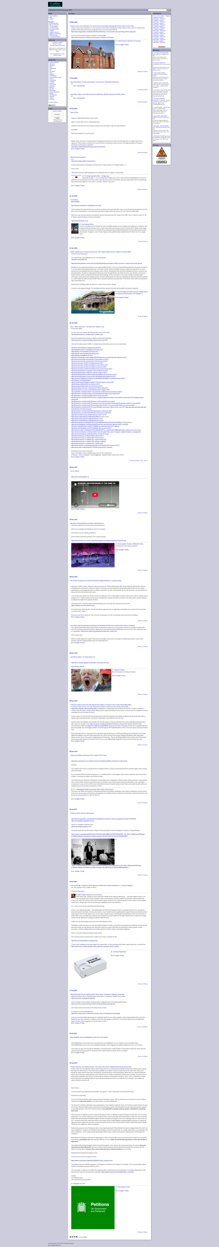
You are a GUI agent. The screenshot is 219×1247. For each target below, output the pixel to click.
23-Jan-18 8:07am (142, 241)
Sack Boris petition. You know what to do (82, 657)
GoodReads (53, 75)
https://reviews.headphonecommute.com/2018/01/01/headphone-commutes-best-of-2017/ (98, 378)
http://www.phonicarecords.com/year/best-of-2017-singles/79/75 (90, 390)
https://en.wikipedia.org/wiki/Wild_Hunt (100, 725)
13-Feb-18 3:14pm (142, 102)
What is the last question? (78, 157)
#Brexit (82, 666)
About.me (52, 64)
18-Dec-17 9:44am (142, 570)
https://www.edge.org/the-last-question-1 (83, 161)
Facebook (52, 71)
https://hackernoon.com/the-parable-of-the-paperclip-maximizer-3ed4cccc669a (94, 946)
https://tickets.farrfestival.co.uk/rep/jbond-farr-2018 (86, 205)
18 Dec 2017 (73, 519)
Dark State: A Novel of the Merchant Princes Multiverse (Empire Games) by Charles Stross (97, 94)
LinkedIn (52, 81)
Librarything (53, 80)
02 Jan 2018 (73, 323)
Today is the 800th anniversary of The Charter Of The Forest (88, 755)
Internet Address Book (56, 77)
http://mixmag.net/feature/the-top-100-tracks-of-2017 (86, 386)
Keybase (52, 74)
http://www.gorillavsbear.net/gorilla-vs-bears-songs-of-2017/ (89, 372)
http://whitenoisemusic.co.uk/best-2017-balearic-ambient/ (88, 441)
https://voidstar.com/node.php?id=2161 (83, 605)
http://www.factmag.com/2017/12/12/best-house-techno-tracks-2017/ (91, 369)
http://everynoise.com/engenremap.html (83, 998)
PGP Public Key (54, 23)
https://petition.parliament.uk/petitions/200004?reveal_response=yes (91, 1160)
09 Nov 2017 (74, 653)
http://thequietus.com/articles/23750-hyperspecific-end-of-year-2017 (91, 411)
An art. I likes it (74, 471)
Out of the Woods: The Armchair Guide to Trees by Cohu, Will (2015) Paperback (94, 82)
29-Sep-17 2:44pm (142, 1232)
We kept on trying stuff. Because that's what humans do (87, 523)
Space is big (74, 112)
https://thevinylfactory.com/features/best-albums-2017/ (87, 435)
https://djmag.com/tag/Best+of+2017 (82, 355)
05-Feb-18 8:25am (142, 189)
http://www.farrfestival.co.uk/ (79, 221)
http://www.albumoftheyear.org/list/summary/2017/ (86, 347)
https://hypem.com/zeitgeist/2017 (81, 380)
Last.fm (52, 78)
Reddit (51, 93)
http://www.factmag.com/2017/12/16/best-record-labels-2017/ (89, 365)
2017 (142, 460)
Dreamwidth (53, 68)
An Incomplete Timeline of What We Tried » (131, 544)
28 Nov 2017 (74, 577)
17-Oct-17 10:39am (142, 1027)
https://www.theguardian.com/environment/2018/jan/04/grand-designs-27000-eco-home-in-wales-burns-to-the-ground (106, 263)
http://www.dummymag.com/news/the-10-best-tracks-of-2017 (89, 361)
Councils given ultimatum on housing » (129, 41)
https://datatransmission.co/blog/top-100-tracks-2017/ (87, 349)
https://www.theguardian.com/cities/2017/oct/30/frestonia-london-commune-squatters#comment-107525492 (103, 819)
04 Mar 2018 (73, 22)
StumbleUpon (53, 95)
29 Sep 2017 (73, 1063)
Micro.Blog (52, 90)
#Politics (77, 666)
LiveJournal (53, 84)
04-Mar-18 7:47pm (142, 71)
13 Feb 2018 (73, 78)
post (100, 894)
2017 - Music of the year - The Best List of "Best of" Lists (87, 326)
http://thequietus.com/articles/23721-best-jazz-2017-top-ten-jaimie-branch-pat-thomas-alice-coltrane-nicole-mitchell (105, 403)
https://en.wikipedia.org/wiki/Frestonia (82, 821)
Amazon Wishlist (54, 62)
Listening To (157, 13)
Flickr (51, 73)
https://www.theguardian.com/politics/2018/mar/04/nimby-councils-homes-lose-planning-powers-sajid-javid (103, 31)
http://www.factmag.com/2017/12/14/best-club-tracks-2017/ (89, 367)
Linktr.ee (52, 83)
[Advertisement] (140, 4)
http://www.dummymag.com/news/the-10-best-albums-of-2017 (90, 359)
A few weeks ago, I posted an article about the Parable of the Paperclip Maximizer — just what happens (101, 885)
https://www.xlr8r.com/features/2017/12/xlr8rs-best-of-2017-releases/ (91, 447)
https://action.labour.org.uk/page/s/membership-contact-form (99, 631)
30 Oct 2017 (73, 809)
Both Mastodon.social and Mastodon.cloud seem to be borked (89, 1037)
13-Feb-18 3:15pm (142, 89)
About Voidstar (53, 16)
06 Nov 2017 (74, 751)
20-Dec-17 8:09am (142, 513)
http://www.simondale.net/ (79, 259)
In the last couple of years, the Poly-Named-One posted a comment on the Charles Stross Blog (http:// (100, 704)
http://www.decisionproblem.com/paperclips (84, 940)
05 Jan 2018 (73, 248)
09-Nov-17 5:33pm (142, 694)
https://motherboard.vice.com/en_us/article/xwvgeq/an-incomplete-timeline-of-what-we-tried (98, 540)
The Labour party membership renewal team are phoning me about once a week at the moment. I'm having (102, 625)
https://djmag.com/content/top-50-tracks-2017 (84, 351)
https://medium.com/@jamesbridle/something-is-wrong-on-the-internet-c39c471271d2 (116, 724)
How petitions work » (124, 1187)
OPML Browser (54, 35)
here (60, 44)
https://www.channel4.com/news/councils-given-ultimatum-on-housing (92, 37)
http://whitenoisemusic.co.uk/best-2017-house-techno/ (87, 437)
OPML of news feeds (55, 33)
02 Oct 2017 (73, 1033)
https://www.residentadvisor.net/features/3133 (85, 418)
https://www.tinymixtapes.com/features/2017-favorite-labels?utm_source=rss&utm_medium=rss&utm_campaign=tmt (106, 432)
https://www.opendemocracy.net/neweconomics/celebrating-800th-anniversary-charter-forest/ (99, 761)
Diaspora (52, 65)
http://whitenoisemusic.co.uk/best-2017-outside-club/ (87, 334)
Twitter (51, 98)
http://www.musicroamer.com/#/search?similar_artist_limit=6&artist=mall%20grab (95, 1013)
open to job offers (60, 45)
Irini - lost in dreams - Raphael (162, 16)
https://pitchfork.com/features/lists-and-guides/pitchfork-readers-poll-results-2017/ (95, 393)
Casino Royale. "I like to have (161, 107)
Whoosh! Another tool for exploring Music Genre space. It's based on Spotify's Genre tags (97, 994)
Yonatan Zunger (81, 894)
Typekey (52, 96)
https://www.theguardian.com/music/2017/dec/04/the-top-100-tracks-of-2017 (94, 374)
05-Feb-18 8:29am (142, 152)
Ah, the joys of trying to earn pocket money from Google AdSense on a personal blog (95, 580)
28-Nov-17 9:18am (142, 646)
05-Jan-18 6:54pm (142, 316)
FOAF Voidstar (54, 102)
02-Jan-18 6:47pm (134, 460)
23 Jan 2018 (73, 196)
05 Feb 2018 (73, 108)
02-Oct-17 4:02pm (142, 1056)
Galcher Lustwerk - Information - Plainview (159, 18)
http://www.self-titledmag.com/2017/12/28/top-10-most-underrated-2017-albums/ (95, 426)
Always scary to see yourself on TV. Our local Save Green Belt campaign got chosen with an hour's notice (102, 26)
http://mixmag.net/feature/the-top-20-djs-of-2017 (85, 384)
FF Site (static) (54, 26)
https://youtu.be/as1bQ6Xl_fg (80, 477)
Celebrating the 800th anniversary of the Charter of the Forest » (95, 789)
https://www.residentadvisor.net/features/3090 (85, 416)
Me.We (51, 89)
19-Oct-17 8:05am (142, 984)
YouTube (52, 99)
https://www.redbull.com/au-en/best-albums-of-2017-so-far (88, 414)
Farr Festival (74, 200)
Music (145, 460)
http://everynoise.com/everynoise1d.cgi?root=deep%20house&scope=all (93, 1004)
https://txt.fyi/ (111, 739)
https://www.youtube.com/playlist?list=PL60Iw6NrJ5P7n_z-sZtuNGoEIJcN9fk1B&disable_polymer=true (102, 430)
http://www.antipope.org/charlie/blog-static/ (84, 708)
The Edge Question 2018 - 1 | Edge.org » (97, 176)
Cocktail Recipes (54, 27)
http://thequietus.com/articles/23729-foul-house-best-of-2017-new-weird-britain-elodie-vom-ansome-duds (102, 405)
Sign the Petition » (119, 670)
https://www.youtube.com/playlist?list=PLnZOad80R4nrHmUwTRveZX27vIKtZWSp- (96, 422)
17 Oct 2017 (73, 990)
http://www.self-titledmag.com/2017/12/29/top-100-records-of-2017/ (91, 428)
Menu (50, 13)
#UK (72, 666)
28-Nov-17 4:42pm (142, 620)
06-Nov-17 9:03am (142, 802)
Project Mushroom (55, 92)
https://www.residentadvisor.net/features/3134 (85, 420)
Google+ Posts (123, 44)
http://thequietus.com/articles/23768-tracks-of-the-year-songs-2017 (91, 413)
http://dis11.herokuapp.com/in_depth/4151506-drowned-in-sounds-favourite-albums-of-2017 (99, 357)
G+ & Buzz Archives (55, 36)
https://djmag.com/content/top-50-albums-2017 (85, 353)
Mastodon (52, 86)
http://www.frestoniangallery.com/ (81, 826)
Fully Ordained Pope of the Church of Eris (57, 54)
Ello (51, 70)
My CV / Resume (54, 24)
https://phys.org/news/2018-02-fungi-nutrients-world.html (88, 147)
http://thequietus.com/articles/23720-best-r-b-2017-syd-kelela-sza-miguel (93, 401)
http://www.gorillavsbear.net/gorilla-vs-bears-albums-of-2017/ (89, 370)
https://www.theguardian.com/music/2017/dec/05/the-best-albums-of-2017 (93, 376)
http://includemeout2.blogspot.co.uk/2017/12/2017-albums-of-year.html (92, 382)
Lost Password (57, 121)
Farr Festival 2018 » (88, 224)
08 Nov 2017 (74, 701)
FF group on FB (54, 29)
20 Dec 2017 (73, 467)
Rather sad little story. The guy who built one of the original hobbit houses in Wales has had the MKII (100, 252)
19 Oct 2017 (73, 881)
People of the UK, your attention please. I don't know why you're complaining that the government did (100, 1067)
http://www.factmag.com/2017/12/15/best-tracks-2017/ (87, 363)
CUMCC (52, 30)
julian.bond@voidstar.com (54, 1245)
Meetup (52, 87)
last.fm (73, 1019)
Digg (51, 67)
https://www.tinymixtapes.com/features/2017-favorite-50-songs (90, 434)
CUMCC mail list (54, 32)
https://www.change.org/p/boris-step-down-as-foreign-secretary (90, 662)
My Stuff (51, 22)
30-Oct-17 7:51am (142, 875)
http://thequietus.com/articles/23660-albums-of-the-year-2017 (89, 340)
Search (51, 19)
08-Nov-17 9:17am (142, 745)
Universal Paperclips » (120, 951)
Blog (51, 17)
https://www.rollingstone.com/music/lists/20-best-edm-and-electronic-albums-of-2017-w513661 (99, 424)
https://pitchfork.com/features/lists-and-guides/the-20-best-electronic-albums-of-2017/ (96, 392)
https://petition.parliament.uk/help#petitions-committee (117, 1172)
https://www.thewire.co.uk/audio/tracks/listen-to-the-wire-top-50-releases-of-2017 (95, 445)
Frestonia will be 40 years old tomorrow (82, 813)
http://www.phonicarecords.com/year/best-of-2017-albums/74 (89, 388)
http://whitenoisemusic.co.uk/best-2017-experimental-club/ (88, 439)
